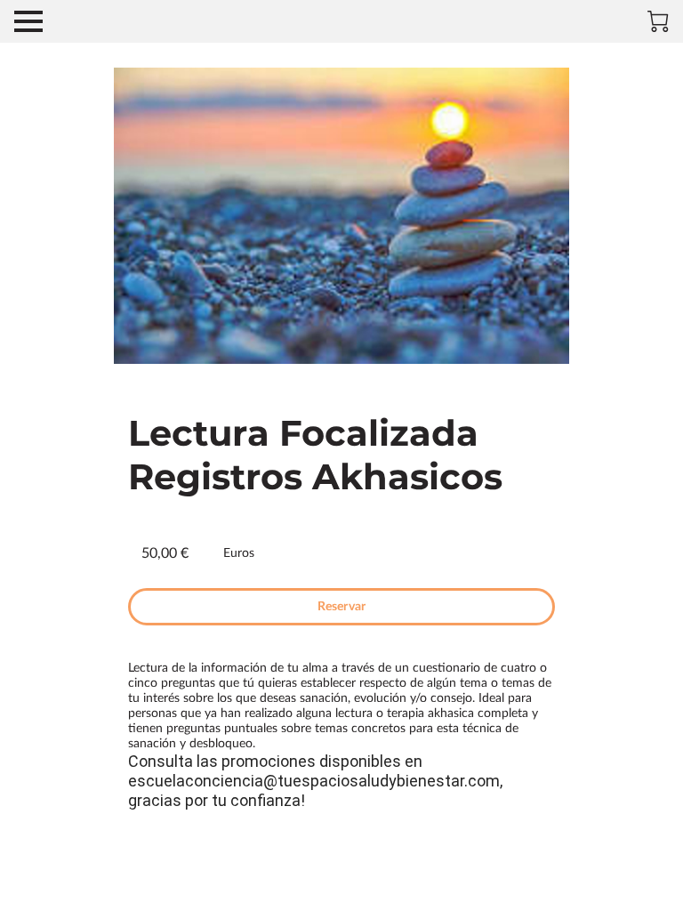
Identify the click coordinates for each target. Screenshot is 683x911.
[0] (658, 21)
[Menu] (28, 21)
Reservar (341, 607)
